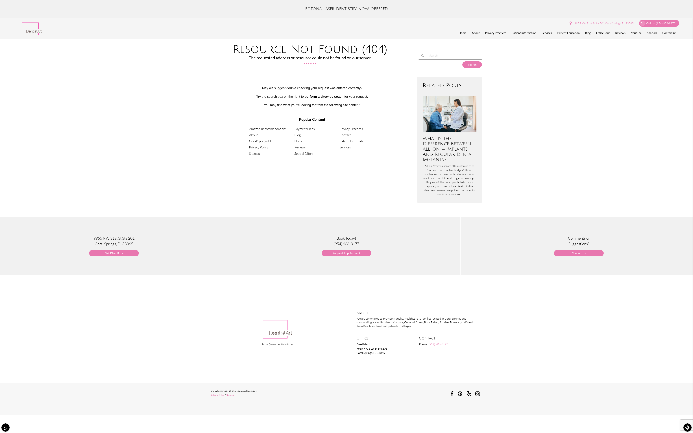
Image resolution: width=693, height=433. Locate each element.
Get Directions (114, 253)
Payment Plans (304, 129)
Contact (345, 135)
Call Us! (660, 23)
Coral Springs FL (260, 141)
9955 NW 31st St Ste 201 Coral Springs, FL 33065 (603, 23)
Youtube (636, 32)
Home (462, 32)
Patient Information (524, 32)
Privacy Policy (258, 147)
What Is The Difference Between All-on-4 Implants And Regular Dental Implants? (448, 149)
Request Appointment (346, 253)
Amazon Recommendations (268, 129)
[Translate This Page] (687, 427)
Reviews (620, 32)
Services (547, 32)
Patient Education (568, 32)
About (476, 32)
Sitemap (254, 153)
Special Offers (303, 153)
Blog (588, 32)
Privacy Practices (495, 32)
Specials (652, 32)
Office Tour (603, 32)
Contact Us (669, 32)
